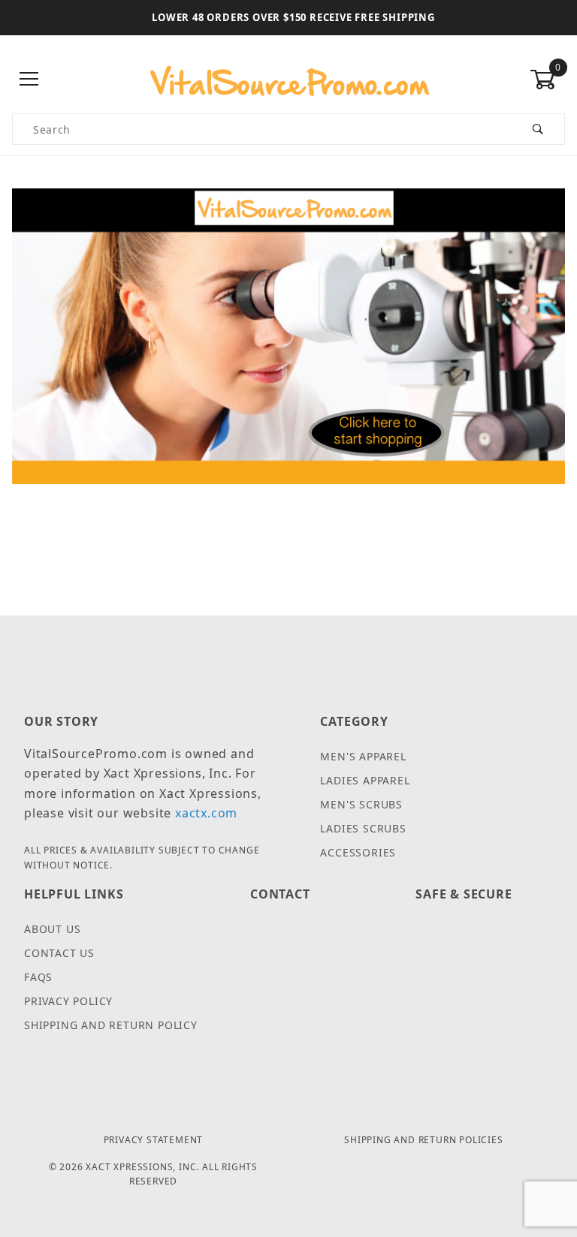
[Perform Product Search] (538, 129)
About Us (52, 929)
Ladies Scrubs (363, 828)
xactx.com (206, 813)
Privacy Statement (154, 1139)
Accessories (358, 852)
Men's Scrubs (361, 804)
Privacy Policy (68, 1001)
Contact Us (59, 953)
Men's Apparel (363, 756)
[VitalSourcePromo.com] (288, 79)
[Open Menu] (29, 80)
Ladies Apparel (364, 780)
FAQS (38, 977)
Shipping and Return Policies (423, 1139)
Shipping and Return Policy (111, 1025)
